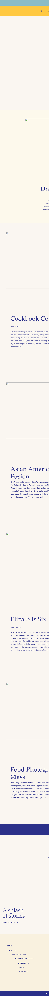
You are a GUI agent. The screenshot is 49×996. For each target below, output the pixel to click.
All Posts (16, 326)
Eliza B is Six (28, 620)
